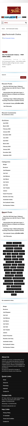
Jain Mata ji (6, 179)
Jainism (5, 190)
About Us (5, 382)
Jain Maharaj (6, 176)
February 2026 (6, 129)
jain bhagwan (19, 364)
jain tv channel (20, 267)
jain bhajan (22, 253)
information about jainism (19, 251)
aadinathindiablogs (7, 59)
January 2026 (6, 131)
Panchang (5, 385)
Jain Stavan (6, 267)
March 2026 (6, 126)
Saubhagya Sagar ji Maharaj (18, 278)
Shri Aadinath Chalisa (8, 202)
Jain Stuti (5, 185)
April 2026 (5, 123)
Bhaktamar (22, 245)
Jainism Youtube (8, 259)
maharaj (7, 272)
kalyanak (5, 388)
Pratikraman (19, 272)
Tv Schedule (6, 415)
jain (4, 253)
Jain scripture (21, 264)
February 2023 (6, 146)
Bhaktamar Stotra (18, 248)
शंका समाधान (14, 294)
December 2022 (7, 152)
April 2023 (5, 140)
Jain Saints (6, 182)
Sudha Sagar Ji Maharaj (15, 286)
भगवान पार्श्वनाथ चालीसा (19, 291)
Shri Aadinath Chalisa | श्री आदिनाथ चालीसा (13, 103)
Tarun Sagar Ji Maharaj (9, 291)
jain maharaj (15, 259)
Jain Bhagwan (6, 170)
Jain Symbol (13, 267)
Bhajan (5, 51)
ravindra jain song (18, 275)
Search (4, 74)
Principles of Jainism (9, 275)
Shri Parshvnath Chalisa (19, 283)
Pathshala (13, 272)
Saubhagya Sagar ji (7, 278)
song (8, 286)
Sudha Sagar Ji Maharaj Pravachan (13, 289)
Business (5, 167)
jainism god (20, 256)
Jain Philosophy (7, 106)
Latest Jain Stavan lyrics (18, 270)
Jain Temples (6, 187)
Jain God (5, 173)
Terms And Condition (8, 418)
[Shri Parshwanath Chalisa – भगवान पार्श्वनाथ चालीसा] (14, 45)
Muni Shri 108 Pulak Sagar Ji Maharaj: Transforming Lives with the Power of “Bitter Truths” (13, 88)
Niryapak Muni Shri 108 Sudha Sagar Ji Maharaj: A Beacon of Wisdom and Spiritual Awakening (13, 94)
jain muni (21, 259)
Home (4, 379)
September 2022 (7, 155)
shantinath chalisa (8, 199)
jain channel (8, 256)
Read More (4, 66)
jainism (14, 256)
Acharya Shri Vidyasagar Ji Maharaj (10, 245)
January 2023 (6, 149)
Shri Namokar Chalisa (8, 205)
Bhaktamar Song (9, 248)
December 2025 (7, 134)
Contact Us (6, 391)
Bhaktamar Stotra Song (8, 251)
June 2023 (5, 137)
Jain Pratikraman (7, 264)
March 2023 (6, 143)
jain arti (8, 253)
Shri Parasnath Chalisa (8, 283)
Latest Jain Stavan (8, 270)
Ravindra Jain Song (8, 196)
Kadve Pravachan (7, 193)
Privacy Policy (6, 412)
